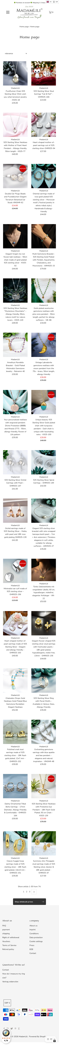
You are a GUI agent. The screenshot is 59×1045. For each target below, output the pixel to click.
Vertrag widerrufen (10, 981)
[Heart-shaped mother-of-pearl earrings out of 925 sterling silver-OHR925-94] (43, 125)
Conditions (34, 933)
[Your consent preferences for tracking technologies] (54, 1040)
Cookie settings (36, 941)
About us (33, 925)
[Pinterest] (15, 1029)
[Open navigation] (8, 12)
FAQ (4, 925)
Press (32, 945)
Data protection (36, 937)
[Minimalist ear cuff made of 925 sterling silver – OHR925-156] (15, 571)
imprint (33, 929)
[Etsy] (18, 1029)
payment (6, 929)
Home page (24, 26)
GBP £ (7, 1003)
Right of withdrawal (10, 937)
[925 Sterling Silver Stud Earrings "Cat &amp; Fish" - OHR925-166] (43, 73)
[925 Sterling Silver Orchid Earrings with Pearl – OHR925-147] (15, 462)
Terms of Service (9, 945)
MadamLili (23, 1036)
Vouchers (6, 941)
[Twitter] (11, 1029)
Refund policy (8, 949)
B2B (31, 949)
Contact (33, 953)
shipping (6, 933)
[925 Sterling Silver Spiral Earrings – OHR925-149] (43, 462)
